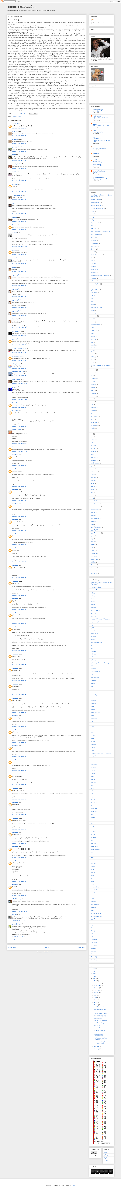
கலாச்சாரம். (94, 316)
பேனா (92, 495)
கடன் (92, 298)
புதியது (106, 1155)
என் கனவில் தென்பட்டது (99, 171)
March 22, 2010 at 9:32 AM (19, 229)
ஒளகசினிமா (94, 292)
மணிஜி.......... (96, 130)
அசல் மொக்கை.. (95, 202)
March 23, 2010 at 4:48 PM (19, 785)
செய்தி (92, 390)
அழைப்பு (93, 217)
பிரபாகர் (14, 203)
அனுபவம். (93, 237)
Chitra (14, 154)
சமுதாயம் (93, 370)
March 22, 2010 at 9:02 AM (19, 221)
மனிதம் (93, 512)
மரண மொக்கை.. (95, 506)
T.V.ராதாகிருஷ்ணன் (17, 195)
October (96, 988)
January (96, 1049)
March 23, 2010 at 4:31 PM (19, 562)
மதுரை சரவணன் (16, 379)
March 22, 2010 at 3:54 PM (19, 307)
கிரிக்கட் (93, 345)
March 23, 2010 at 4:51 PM (19, 829)
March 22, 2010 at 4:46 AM (19, 143)
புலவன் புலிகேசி (16, 164)
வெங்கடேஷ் (94, 573)
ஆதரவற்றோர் (94, 246)
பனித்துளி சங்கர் (16, 331)
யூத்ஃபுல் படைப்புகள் (96, 533)
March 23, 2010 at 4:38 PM (19, 680)
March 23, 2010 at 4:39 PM (19, 695)
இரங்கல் (93, 252)
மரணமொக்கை (95, 509)
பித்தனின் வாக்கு (16, 899)
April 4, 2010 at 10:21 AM (18, 936)
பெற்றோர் (93, 489)
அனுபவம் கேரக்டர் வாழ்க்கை (101, 231)
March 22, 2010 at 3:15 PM (19, 271)
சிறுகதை (93, 384)
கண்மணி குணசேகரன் (97, 307)
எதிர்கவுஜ (93, 272)
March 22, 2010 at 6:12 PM (19, 352)
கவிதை (93, 321)
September (97, 990)
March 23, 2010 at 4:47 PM (19, 756)
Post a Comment (15, 939)
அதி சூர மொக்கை (96, 205)
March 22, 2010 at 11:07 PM (19, 383)
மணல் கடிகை (96, 154)
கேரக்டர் (19, 116)
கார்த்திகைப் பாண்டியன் (18, 371)
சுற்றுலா (93, 387)
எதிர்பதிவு (93, 278)
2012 (94, 976)
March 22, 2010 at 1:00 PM (19, 254)
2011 (94, 978)
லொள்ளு (93, 544)
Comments (96, 22)
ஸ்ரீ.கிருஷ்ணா (15, 363)
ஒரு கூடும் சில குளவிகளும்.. (99, 148)
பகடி (92, 454)
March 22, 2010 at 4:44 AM (19, 135)
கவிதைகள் (94, 330)
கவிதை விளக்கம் (95, 324)
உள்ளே (105, 1152)
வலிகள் (93, 550)
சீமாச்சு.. (14, 171)
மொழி (92, 524)
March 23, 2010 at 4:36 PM (19, 665)
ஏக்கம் (92, 287)
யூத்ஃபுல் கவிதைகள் (96, 527)
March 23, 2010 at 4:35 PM (19, 650)
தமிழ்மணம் (94, 407)
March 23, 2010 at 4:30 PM (19, 544)
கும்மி (92, 351)
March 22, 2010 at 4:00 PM (19, 328)
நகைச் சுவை (94, 422)
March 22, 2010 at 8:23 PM (19, 368)
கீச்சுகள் (93, 348)
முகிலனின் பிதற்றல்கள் (98, 177)
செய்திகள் (93, 393)
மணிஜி (14, 250)
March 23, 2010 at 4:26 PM (19, 465)
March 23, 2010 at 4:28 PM (19, 500)
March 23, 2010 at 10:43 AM (19, 443)
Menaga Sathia (16, 356)
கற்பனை (93, 336)
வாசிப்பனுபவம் (94, 556)
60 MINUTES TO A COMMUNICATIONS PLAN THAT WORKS (101, 140)
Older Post (81, 947)
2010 (94, 981)
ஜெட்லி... (14, 217)
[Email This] (30, 114)
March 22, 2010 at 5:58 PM (19, 345)
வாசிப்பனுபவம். (95, 559)
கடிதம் (92, 301)
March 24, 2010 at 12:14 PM (19, 911)
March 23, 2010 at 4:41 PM (19, 726)
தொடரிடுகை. (94, 416)
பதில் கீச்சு (93, 457)
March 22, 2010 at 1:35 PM (19, 263)
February (97, 1046)
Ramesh (14, 225)
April (95, 1002)
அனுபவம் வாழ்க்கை (96, 234)
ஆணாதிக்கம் (94, 243)
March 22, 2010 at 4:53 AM (19, 151)
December (97, 983)
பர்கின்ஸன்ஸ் (94, 471)
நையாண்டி (93, 451)
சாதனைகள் (94, 378)
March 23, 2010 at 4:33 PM (19, 609)
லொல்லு (93, 541)
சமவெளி (95, 124)
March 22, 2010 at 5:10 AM (19, 160)
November (97, 985)
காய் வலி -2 (97, 1025)
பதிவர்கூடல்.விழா (95, 463)
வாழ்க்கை (93, 562)
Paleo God (15, 410)
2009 (94, 1052)
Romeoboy (15, 402)
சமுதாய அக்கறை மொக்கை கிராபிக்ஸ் (101, 365)
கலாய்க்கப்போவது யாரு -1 (100, 1015)
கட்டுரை (93, 304)
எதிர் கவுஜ (93, 263)
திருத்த (106, 1158)
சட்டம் (92, 362)
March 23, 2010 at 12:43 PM (19, 451)
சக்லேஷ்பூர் (93, 356)
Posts (94, 20)
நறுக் (92, 436)
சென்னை (93, 396)
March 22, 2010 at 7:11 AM (19, 192)
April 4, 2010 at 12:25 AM (18, 920)
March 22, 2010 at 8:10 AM (19, 214)
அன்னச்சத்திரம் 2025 (98, 111)
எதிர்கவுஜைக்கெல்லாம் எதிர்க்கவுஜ (100, 275)
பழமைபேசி (15, 123)
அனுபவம (93, 225)
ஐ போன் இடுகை (95, 289)
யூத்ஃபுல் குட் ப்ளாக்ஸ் (96, 530)
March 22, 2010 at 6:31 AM (19, 168)
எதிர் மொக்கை (95, 269)
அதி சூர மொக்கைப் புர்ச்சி (98, 208)
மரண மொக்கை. (95, 504)
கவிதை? (93, 327)
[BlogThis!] (31, 114)
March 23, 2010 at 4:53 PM (19, 857)
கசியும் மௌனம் (97, 116)
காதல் (92, 342)
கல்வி (92, 319)
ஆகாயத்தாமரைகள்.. (98, 132)
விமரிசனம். (94, 568)
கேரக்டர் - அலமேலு (99, 1023)
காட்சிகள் (93, 339)
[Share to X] (33, 114)
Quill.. (94, 137)
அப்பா (92, 211)
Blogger (73, 1185)
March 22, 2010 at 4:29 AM (19, 128)
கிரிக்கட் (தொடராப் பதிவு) (100, 1020)
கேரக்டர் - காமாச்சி (99, 1007)
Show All (111, 183)
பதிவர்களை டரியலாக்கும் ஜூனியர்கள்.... (100, 1038)
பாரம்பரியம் (93, 477)
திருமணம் (93, 410)
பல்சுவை (93, 474)
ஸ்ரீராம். (14, 267)
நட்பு (92, 434)
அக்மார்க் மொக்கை (96, 199)
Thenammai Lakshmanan (19, 348)
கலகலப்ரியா (15, 257)
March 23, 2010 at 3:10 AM (19, 407)
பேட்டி (92, 492)
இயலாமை (93, 249)
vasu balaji (15, 454)
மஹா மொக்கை (95, 518)
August (96, 992)
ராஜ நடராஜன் (15, 275)
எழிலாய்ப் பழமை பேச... (98, 109)
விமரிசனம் (93, 565)
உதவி (92, 260)
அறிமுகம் (93, 220)
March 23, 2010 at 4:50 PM (19, 815)
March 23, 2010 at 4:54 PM (19, 895)
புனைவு (93, 486)
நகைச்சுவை (94, 425)
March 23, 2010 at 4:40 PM (19, 712)
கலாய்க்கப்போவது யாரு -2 (100, 1013)
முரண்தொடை (96, 160)
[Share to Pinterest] (36, 114)
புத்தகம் (93, 480)
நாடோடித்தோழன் (16, 924)
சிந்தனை (93, 381)
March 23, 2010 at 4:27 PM (19, 486)
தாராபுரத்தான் (15, 147)
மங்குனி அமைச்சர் (16, 429)
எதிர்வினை (93, 281)
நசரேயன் (14, 387)
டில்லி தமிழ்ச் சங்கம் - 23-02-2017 (101, 125)
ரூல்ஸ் (92, 535)
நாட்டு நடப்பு (94, 445)
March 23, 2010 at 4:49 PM (19, 799)
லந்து (92, 538)
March (96, 1005)
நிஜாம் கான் (15, 339)
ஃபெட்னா (93, 295)
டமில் (92, 399)
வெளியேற (106, 1160)
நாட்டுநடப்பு (93, 448)
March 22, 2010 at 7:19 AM (19, 199)
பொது (92, 498)
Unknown (15, 184)
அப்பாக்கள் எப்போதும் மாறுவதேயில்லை (99, 1042)
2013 (94, 973)
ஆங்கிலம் (93, 240)
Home (47, 947)
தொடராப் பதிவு (95, 413)
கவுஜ (92, 333)
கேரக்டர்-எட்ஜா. (98, 1018)
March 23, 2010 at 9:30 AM (19, 426)
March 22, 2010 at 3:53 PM (19, 296)
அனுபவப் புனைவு (95, 222)
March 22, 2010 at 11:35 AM (19, 246)
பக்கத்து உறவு (96, 172)
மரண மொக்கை (95, 501)
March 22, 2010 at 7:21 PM (19, 360)
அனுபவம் (14, 116)
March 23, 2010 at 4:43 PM (19, 742)
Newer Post (12, 947)
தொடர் (92, 419)
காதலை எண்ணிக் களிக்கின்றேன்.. (99, 1034)
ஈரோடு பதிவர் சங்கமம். (97, 254)
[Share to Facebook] (35, 114)
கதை (92, 310)
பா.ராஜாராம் (15, 131)
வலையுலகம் (94, 553)
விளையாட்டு (94, 570)
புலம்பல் (92, 483)
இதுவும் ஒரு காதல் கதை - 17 (100, 179)
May (95, 1000)
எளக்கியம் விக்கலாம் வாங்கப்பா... (99, 1031)
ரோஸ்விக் (14, 914)
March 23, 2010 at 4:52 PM (19, 843)
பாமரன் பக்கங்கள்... (21, 7)
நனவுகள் (93, 439)
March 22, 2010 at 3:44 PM (19, 285)
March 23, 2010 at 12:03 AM (19, 399)
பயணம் (93, 469)
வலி (92, 547)
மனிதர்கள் (93, 515)
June (95, 997)
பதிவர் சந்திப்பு (94, 460)
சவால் (92, 375)
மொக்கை (93, 521)
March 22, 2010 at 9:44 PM (19, 376)
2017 (94, 971)
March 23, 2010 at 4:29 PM (19, 530)
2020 (94, 969)
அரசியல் (93, 214)
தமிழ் (92, 405)
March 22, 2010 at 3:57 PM (19, 315)
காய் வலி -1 (97, 1028)
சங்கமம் (93, 359)
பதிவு (92, 466)
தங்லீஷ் (92, 402)
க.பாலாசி (14, 232)
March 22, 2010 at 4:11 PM (19, 335)
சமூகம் (92, 372)
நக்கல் (92, 428)
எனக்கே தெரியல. (95, 284)
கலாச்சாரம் (93, 313)
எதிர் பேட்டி (93, 266)
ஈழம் (92, 257)
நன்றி (92, 442)
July (95, 995)
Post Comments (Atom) (50, 952)
